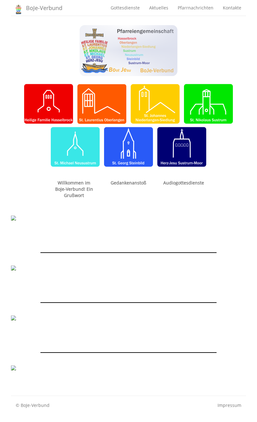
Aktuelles (158, 8)
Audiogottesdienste (183, 183)
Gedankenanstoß (128, 183)
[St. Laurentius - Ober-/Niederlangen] (102, 103)
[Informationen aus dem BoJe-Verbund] (128, 50)
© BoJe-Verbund (33, 405)
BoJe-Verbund (44, 8)
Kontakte (232, 8)
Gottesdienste (125, 8)
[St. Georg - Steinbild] (128, 146)
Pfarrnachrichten (195, 8)
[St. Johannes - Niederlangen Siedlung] (155, 103)
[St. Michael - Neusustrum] (75, 146)
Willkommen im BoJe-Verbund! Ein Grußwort (74, 189)
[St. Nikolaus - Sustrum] (208, 103)
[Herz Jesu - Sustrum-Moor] (182, 146)
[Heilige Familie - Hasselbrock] (49, 103)
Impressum (229, 405)
